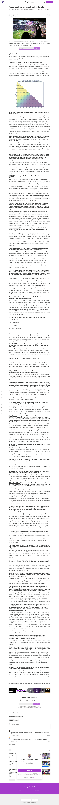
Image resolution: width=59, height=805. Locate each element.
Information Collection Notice (29, 774)
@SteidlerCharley (14, 531)
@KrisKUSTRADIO (14, 545)
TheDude (13, 730)
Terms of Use (35, 773)
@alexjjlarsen (13, 416)
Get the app (35, 799)
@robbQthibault (13, 203)
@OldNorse (12, 647)
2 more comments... (12, 744)
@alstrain (11, 270)
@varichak (12, 402)
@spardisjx (12, 444)
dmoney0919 (12, 154)
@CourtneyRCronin (25, 298)
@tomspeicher (13, 297)
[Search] (42, 2)
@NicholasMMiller (14, 483)
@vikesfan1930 (13, 560)
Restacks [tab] (16, 720)
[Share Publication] (45, 2)
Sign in (55, 2)
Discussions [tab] (17, 750)
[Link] (7, 54)
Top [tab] (10, 750)
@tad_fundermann (14, 382)
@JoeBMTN (12, 344)
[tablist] (13, 720)
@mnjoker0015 (13, 667)
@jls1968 (11, 506)
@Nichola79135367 (14, 459)
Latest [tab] (13, 750)
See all (10, 779)
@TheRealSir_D (13, 112)
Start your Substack (26, 799)
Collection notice (37, 796)
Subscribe (49, 2)
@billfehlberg (13, 471)
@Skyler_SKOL (13, 371)
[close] (40, 754)
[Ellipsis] (50, 731)
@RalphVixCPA (13, 62)
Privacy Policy (38, 774)
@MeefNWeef (13, 573)
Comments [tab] (11, 720)
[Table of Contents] (1, 402)
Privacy (29, 796)
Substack (24, 802)
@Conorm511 (13, 358)
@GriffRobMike (13, 136)
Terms (32, 796)
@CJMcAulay (13, 248)
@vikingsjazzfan (13, 317)
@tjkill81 (11, 176)
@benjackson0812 (14, 228)
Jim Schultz (13, 738)
